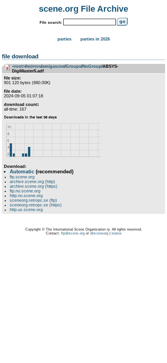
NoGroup (91, 66)
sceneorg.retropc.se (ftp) (33, 200)
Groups (73, 66)
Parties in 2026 (95, 39)
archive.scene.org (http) (32, 181)
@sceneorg (99, 233)
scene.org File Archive (83, 9)
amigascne (53, 66)
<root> (18, 66)
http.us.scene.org (26, 209)
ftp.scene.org (22, 176)
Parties (64, 39)
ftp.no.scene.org (25, 191)
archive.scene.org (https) (33, 186)
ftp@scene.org (73, 233)
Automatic (22, 171)
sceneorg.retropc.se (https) (36, 205)
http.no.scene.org (26, 195)
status (116, 233)
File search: (51, 22)
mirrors (33, 66)
